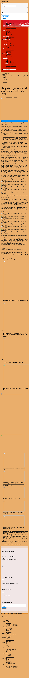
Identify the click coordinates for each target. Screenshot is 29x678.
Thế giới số (8, 38)
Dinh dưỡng (8, 54)
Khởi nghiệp (8, 31)
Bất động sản (6, 39)
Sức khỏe (5, 53)
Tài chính (8, 33)
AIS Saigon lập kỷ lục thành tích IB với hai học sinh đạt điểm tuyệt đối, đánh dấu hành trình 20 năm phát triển (15, 532)
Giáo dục (5, 48)
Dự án (7, 40)
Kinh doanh (6, 25)
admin (15, 97)
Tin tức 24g (8, 61)
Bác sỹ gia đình (9, 56)
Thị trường (8, 26)
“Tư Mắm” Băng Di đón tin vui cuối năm (13, 142)
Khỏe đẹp (8, 55)
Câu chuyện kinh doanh (11, 28)
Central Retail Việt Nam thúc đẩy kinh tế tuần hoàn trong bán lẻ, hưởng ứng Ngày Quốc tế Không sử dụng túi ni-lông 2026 (15, 536)
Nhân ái (8, 59)
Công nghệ (6, 36)
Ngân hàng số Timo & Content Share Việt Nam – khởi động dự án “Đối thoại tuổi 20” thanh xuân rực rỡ (15, 140)
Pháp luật (8, 60)
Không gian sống (10, 41)
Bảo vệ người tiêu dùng (11, 29)
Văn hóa (5, 44)
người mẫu (3, 130)
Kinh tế (5, 30)
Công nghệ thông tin (10, 37)
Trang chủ (5, 73)
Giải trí (7, 47)
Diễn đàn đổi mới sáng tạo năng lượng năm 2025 (15, 137)
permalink (3, 251)
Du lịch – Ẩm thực (10, 45)
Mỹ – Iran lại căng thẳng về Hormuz (12, 544)
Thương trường (9, 34)
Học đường (8, 51)
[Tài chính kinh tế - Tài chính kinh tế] (5, 15)
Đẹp (7, 46)
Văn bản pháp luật (10, 62)
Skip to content (4, 1)
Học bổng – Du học (10, 50)
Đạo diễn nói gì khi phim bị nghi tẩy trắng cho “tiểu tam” (14, 254)
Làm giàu (8, 67)
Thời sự (8, 24)
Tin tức (5, 22)
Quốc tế (8, 23)
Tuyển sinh (8, 52)
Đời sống (5, 58)
